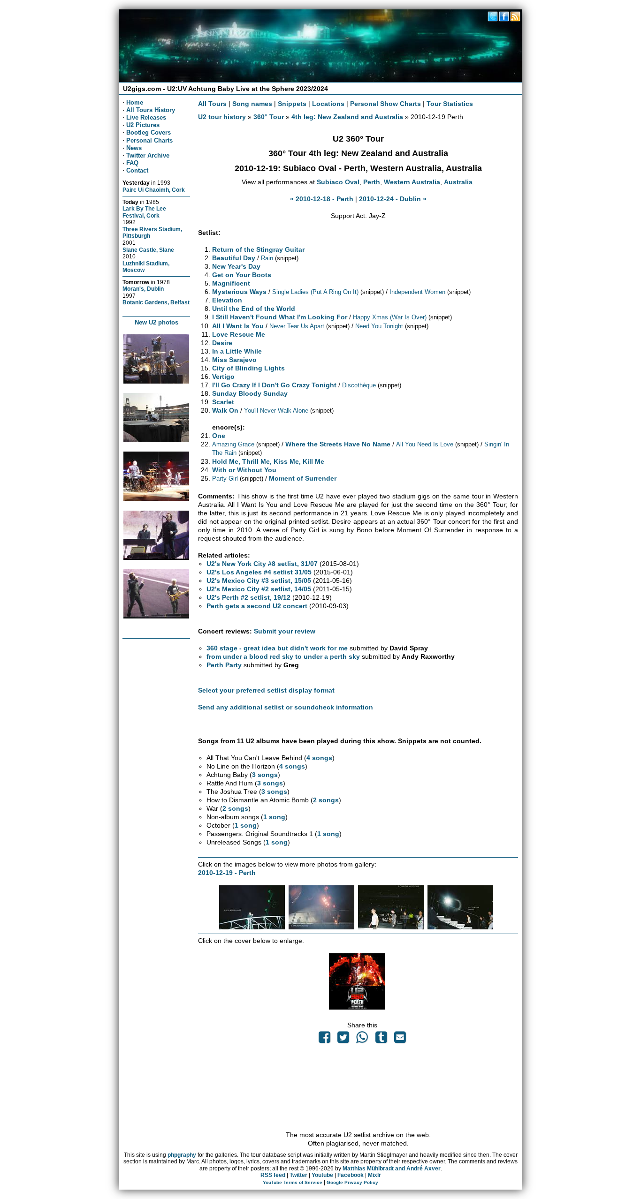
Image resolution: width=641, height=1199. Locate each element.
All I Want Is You (238, 326)
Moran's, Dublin (143, 289)
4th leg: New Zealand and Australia (347, 117)
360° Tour (268, 117)
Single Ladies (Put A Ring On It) (315, 291)
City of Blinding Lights (248, 368)
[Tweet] (343, 1039)
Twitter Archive (147, 155)
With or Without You (244, 470)
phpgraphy (182, 1155)
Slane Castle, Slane (148, 250)
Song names (252, 103)
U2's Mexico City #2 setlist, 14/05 (258, 589)
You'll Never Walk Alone (276, 410)
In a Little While (237, 351)
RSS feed (272, 1175)
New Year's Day (236, 266)
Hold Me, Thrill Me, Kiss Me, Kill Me (268, 461)
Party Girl (225, 478)
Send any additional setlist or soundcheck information (285, 707)
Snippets (292, 103)
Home (134, 102)
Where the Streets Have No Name (337, 444)
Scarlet (223, 402)
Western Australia (412, 182)
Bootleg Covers (148, 132)
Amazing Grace (233, 444)
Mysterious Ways (239, 291)
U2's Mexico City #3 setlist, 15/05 (258, 580)
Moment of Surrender (302, 478)
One (218, 435)
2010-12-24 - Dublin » (393, 199)
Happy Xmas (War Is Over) (390, 317)
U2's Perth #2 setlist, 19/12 (248, 597)
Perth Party (224, 665)
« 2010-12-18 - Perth (321, 199)
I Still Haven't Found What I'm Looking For (279, 317)
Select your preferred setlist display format (266, 690)
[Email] (399, 1039)
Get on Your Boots (241, 275)
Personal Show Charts (385, 103)
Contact (137, 170)
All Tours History (150, 109)
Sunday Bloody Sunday (250, 393)
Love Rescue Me (238, 334)
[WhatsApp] (362, 1039)
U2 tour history (222, 117)
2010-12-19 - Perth (227, 872)
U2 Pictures (143, 124)
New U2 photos (156, 322)
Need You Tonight (379, 326)
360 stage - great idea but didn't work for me (277, 648)
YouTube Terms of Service (292, 1182)
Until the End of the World (253, 308)
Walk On (225, 410)
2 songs (326, 800)
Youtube (322, 1175)
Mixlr (374, 1175)
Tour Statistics (450, 103)
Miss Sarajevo (234, 359)
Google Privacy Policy (352, 1182)
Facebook (350, 1175)
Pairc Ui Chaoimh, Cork (153, 190)
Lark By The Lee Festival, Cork (144, 212)
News (134, 147)
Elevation (227, 300)
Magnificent (231, 283)
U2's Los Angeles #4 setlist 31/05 (259, 572)
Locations (328, 103)
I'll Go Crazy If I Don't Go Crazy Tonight (274, 385)
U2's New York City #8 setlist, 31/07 (262, 563)
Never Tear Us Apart (296, 326)
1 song (274, 817)
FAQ (132, 162)
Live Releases (146, 117)
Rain (267, 258)
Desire (222, 343)
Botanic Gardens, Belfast (156, 302)
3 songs (265, 774)
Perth (371, 182)
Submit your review (284, 631)
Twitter (298, 1175)
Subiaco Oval (338, 182)
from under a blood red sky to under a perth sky (283, 656)
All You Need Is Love (424, 444)
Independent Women (417, 291)
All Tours (212, 103)
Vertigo (223, 376)
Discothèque (359, 385)
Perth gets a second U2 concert (256, 606)
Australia (458, 182)
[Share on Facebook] (324, 1039)
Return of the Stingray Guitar (258, 249)
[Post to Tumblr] (381, 1039)
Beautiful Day (233, 258)
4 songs (319, 758)
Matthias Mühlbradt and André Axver (392, 1168)
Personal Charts (149, 140)
